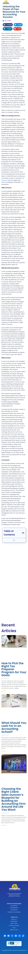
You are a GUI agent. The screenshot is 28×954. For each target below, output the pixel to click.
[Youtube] (4, 935)
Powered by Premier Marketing (14, 948)
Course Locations (14, 925)
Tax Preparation (14, 908)
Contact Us (14, 917)
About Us (14, 919)
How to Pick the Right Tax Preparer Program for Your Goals (13, 669)
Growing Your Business (14, 912)
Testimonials (14, 921)
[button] (8, 24)
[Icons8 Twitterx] (12, 935)
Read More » (3, 690)
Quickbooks (14, 910)
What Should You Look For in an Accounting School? (13, 727)
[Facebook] (8, 935)
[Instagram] (19, 935)
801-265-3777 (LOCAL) (14, 896)
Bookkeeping (14, 905)
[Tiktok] (23, 935)
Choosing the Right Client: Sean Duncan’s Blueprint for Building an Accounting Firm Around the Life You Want (13, 799)
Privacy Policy (14, 930)
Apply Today (14, 923)
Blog (14, 927)
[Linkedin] (15, 935)
